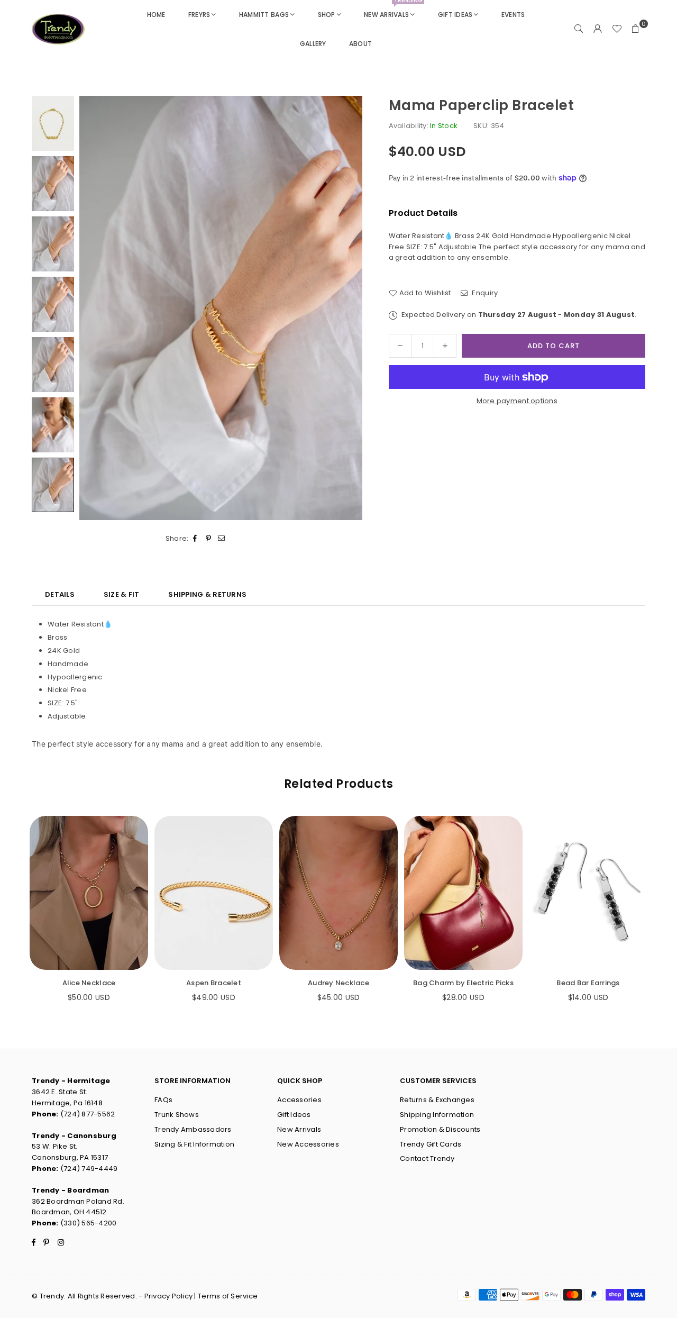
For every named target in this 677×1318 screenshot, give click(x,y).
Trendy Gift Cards (430, 1144)
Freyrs (199, 14)
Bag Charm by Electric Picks (463, 983)
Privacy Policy (168, 1296)
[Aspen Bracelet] (213, 893)
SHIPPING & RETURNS (207, 594)
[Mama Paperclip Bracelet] (53, 123)
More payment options (517, 401)
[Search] (578, 29)
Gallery (313, 43)
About (360, 43)
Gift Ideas (455, 14)
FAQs (163, 1100)
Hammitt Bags (264, 14)
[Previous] (94, 307)
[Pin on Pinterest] (209, 538)
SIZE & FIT (122, 594)
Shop (326, 14)
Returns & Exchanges (437, 1100)
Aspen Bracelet (213, 983)
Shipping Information (437, 1115)
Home (156, 14)
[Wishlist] (616, 29)
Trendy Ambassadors (193, 1129)
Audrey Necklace (338, 983)
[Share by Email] (222, 538)
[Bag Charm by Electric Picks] (463, 893)
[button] (635, 29)
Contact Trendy (427, 1158)
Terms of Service (228, 1296)
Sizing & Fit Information (194, 1144)
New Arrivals (393, 9)
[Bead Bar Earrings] (588, 893)
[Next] (347, 307)
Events (513, 14)
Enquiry (484, 293)
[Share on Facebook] (195, 538)
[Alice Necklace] (89, 893)
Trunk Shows (176, 1115)
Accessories (299, 1100)
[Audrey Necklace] (338, 893)
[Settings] (597, 29)
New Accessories (308, 1144)
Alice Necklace (89, 983)
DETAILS (60, 594)
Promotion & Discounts (440, 1129)
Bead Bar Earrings (587, 983)
